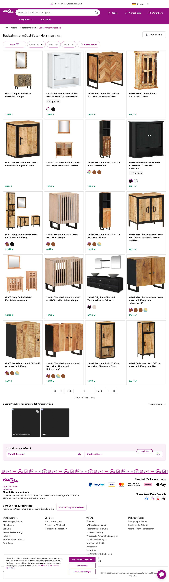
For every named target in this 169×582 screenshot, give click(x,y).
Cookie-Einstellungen (96, 539)
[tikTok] (163, 499)
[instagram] (152, 499)
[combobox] (57, 12)
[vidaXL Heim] (8, 11)
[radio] (48, 109)
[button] (26, 422)
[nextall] (114, 391)
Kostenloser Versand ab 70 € (68, 3)
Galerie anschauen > (157, 404)
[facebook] (146, 499)
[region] (51, 566)
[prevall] (55, 391)
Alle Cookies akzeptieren (82, 559)
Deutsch (140, 4)
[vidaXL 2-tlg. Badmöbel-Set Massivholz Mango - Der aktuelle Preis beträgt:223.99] (22, 70)
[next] (108, 391)
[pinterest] (158, 499)
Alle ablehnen (82, 565)
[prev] (61, 391)
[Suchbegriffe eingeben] (96, 12)
